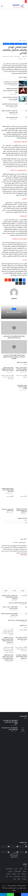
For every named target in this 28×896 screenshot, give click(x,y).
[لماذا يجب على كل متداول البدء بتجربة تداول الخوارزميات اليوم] (23, 83)
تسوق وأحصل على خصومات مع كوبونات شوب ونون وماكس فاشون (10, 722)
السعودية (24, 871)
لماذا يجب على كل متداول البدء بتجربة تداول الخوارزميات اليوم (11, 83)
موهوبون (23, 56)
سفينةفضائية (23, 873)
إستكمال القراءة (23, 554)
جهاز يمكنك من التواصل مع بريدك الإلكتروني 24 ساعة (10, 98)
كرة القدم (8, 873)
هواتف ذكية (24, 878)
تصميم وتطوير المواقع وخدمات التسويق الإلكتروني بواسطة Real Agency (14, 888)
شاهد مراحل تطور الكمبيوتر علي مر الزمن (18, 603)
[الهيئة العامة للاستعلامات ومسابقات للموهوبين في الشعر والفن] (23, 91)
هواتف (7, 876)
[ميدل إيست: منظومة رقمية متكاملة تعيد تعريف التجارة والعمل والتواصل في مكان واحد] (7, 632)
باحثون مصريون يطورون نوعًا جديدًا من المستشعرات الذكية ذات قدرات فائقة (7, 369)
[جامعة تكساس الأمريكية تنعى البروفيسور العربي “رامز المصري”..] (21, 501)
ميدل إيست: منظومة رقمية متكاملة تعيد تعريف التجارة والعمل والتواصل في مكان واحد (7, 640)
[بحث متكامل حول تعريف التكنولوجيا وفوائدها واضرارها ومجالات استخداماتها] (23, 597)
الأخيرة (14, 590)
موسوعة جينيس (17, 876)
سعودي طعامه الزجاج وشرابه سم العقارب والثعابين (22, 386)
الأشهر (22, 590)
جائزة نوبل (10, 871)
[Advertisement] (14, 24)
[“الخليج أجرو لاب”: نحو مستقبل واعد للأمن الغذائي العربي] (23, 783)
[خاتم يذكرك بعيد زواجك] (14, 854)
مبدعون (12, 43)
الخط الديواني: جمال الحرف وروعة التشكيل (7, 510)
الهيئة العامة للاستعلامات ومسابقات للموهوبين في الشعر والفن (10, 90)
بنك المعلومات (19, 43)
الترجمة (15, 868)
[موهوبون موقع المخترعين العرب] (18, 6)
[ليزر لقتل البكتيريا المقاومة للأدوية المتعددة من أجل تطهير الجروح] (7, 431)
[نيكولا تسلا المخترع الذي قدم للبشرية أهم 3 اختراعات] (23, 615)
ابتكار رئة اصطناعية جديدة (12, 117)
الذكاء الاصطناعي (9, 868)
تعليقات (5, 590)
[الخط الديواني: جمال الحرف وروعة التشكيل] (7, 501)
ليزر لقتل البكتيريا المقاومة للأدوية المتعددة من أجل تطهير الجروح (7, 490)
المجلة (20, 40)
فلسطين (14, 873)
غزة (18, 873)
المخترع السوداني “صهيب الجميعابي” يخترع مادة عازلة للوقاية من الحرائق (21, 369)
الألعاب (20, 868)
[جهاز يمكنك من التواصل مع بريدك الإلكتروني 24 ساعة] (23, 99)
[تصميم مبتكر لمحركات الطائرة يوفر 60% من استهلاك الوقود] (23, 106)
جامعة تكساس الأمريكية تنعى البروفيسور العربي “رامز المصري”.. (21, 510)
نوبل (11, 876)
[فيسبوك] (24, 279)
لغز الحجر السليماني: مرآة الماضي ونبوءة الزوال (21, 638)
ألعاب (25, 868)
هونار (15, 878)
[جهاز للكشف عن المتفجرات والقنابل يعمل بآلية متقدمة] (23, 112)
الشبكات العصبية (17, 871)
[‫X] (20, 279)
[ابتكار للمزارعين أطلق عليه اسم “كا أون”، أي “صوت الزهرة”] (5, 855)
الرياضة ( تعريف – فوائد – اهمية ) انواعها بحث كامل (10, 608)
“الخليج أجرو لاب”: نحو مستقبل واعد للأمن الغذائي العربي (9, 728)
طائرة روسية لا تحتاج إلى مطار (14, 312)
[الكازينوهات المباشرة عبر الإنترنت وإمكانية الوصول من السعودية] (21, 650)
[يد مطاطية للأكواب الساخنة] (5, 848)
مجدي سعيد (24, 876)
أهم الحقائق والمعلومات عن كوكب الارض (17, 620)
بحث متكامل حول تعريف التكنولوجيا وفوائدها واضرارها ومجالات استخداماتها (10, 597)
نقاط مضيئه (6, 43)
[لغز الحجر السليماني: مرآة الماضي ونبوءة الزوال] (21, 632)
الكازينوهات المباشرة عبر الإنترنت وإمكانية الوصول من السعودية (21, 656)
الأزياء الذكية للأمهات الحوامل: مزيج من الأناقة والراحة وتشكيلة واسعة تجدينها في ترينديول (7, 657)
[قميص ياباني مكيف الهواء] (23, 854)
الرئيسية (24, 40)
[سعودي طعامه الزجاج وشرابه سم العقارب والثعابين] (21, 379)
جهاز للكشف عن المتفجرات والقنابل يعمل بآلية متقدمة (10, 112)
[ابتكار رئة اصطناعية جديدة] (23, 119)
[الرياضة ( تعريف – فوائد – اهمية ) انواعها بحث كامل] (23, 609)
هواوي (19, 878)
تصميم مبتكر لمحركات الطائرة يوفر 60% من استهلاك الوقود (10, 105)
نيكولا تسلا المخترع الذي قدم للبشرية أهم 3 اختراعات (9, 614)
